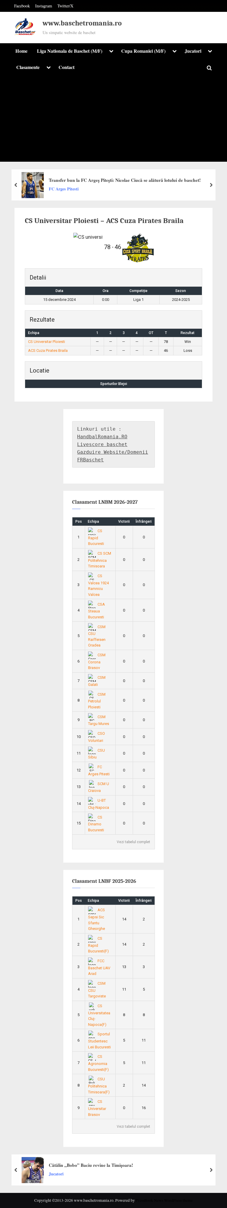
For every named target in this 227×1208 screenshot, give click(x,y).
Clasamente (28, 67)
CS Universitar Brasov (97, 1107)
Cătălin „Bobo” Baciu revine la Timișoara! (91, 1165)
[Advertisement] (113, 120)
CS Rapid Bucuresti (96, 537)
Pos (78, 521)
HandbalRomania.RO (102, 436)
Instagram (43, 6)
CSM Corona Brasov (97, 661)
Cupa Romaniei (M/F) (143, 50)
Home (21, 50)
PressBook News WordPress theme (164, 1200)
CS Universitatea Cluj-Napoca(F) (99, 1015)
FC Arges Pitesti (64, 189)
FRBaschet (90, 460)
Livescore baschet (102, 444)
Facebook (22, 6)
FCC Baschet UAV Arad (99, 967)
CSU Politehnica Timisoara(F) (99, 1085)
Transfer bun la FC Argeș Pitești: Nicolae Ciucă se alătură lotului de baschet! (125, 180)
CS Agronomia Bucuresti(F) (98, 1062)
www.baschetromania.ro (82, 23)
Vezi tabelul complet (133, 842)
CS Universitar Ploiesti (46, 341)
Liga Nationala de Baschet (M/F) (69, 50)
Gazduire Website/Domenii (112, 452)
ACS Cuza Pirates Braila (48, 350)
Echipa (93, 521)
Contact (66, 67)
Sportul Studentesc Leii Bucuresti (99, 1040)
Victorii (124, 521)
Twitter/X (65, 6)
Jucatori (193, 50)
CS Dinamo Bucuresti (96, 823)
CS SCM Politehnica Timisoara (99, 559)
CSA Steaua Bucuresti (96, 610)
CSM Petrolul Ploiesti (97, 700)
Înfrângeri (144, 521)
